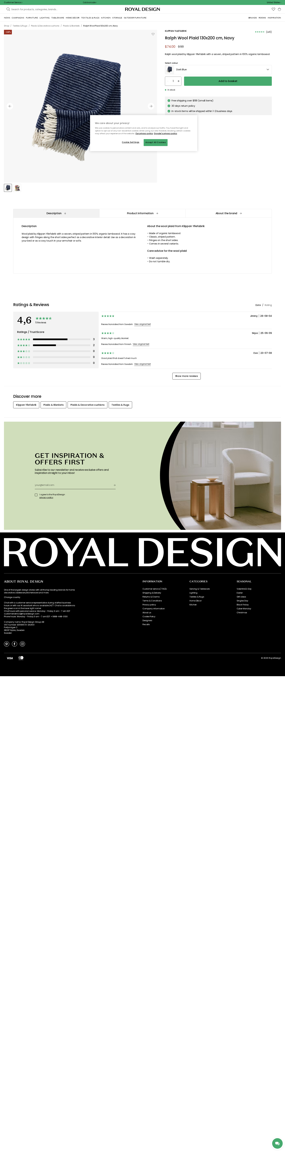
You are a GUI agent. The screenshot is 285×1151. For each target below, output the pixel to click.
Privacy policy (149, 605)
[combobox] (274, 2)
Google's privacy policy (165, 133)
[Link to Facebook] (14, 643)
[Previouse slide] (10, 106)
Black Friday (243, 605)
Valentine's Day (244, 589)
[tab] (56, 213)
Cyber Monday (244, 609)
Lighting (193, 593)
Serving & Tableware (200, 589)
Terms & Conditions (152, 601)
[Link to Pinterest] (6, 643)
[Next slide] (151, 106)
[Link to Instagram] (22, 643)
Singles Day (242, 601)
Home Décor (195, 601)
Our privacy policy (144, 133)
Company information (153, 609)
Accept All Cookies (155, 142)
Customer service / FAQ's (154, 589)
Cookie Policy (148, 617)
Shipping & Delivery (151, 593)
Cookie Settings (130, 142)
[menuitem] (7, 18)
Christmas (242, 613)
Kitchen (193, 605)
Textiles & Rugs (197, 597)
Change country (12, 597)
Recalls (146, 624)
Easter (240, 593)
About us (146, 613)
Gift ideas (241, 597)
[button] (274, 2)
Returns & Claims (150, 597)
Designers (147, 621)
